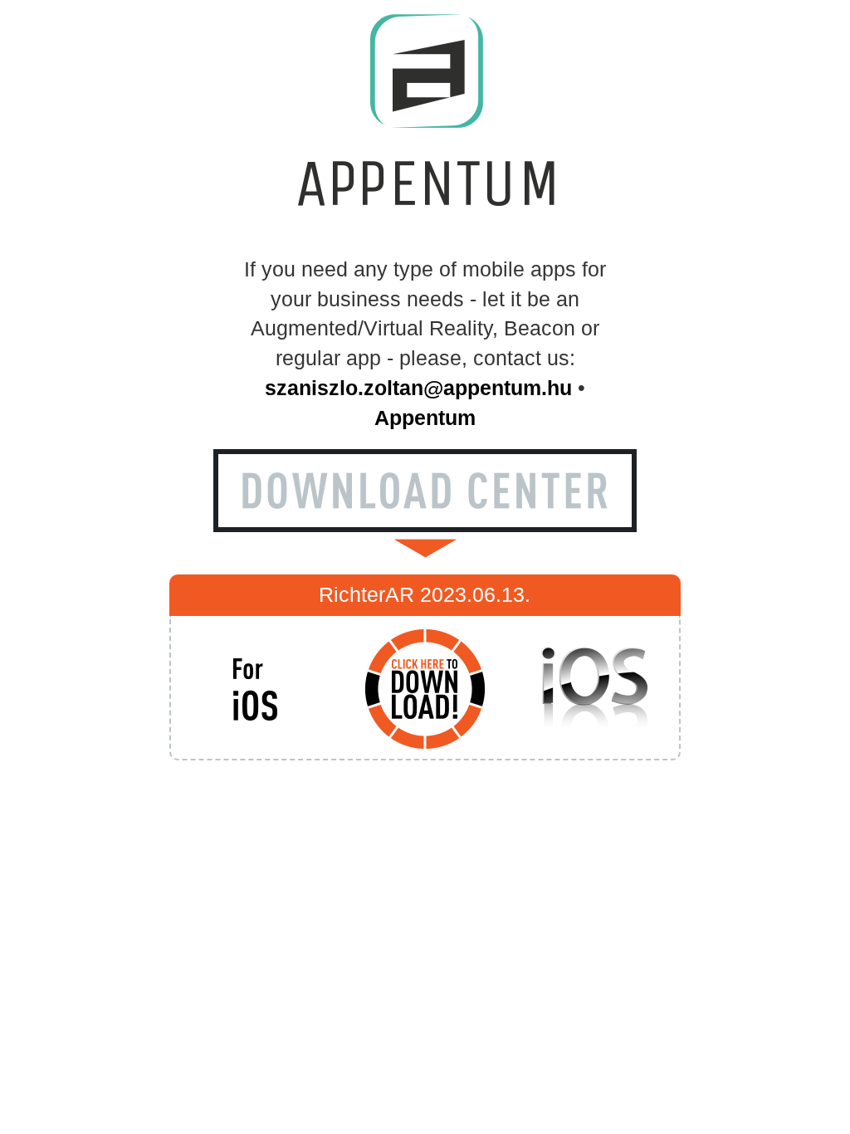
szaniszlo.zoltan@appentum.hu (418, 387)
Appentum (425, 417)
